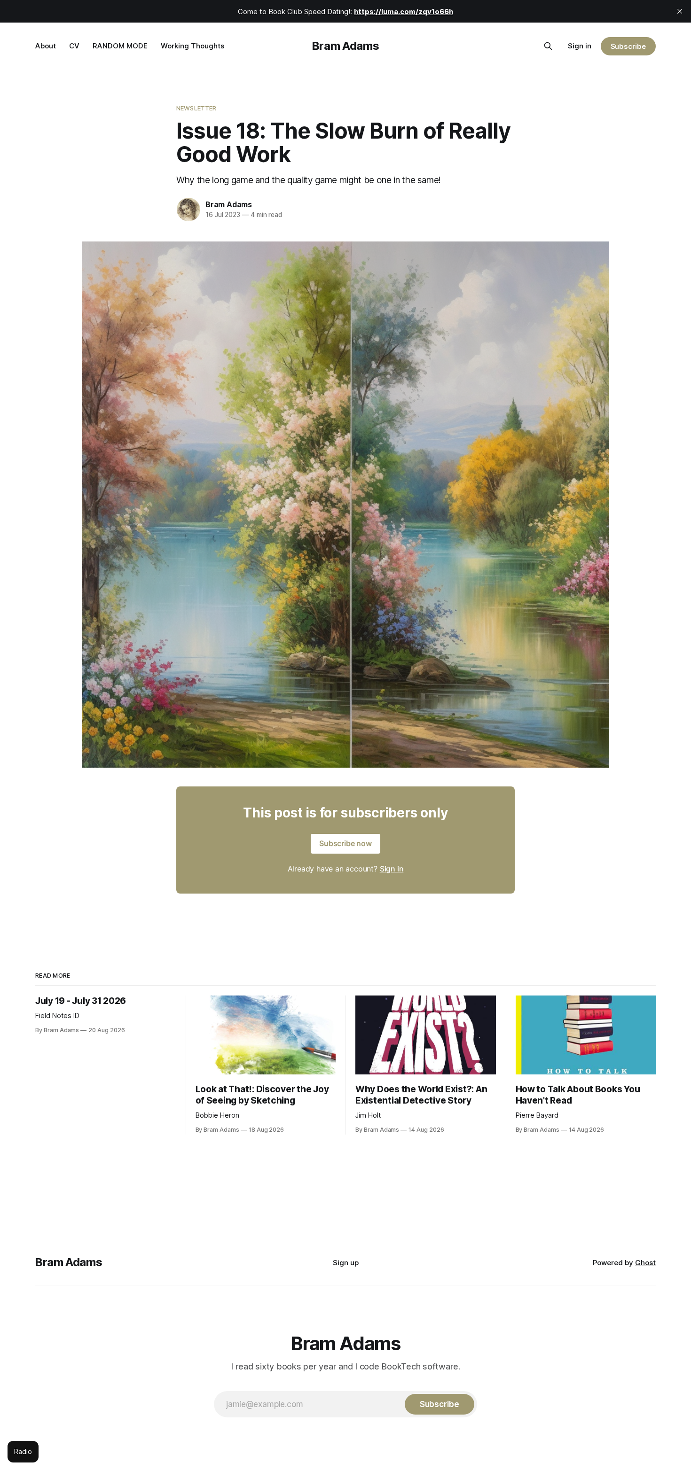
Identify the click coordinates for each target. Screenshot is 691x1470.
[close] (679, 11)
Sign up (346, 1262)
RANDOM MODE (120, 45)
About (45, 45)
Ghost (645, 1262)
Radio (23, 1451)
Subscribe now (345, 843)
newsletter (196, 108)
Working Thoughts (192, 45)
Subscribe (628, 46)
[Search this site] (548, 46)
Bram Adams (345, 46)
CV (74, 45)
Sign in (579, 45)
